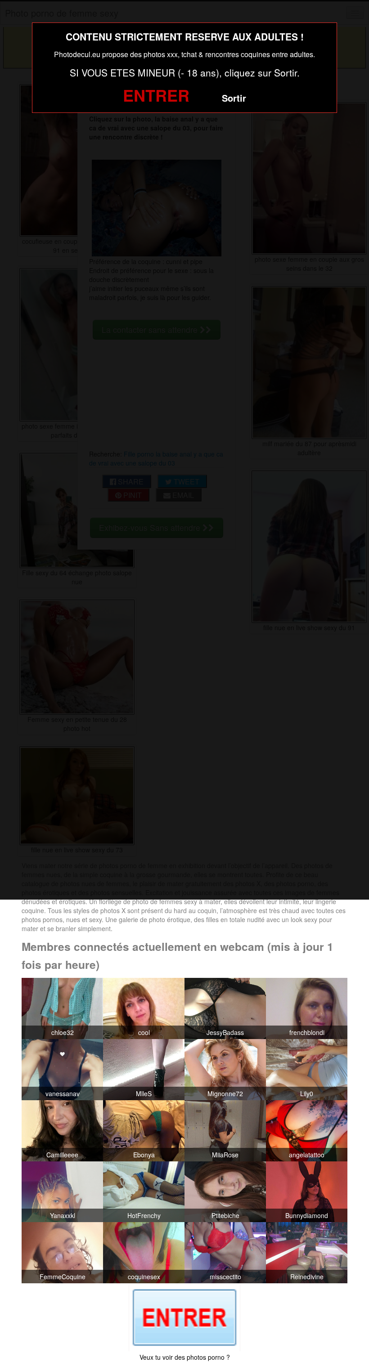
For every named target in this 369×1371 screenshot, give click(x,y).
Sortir (234, 97)
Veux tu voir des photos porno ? (185, 1357)
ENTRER (156, 95)
